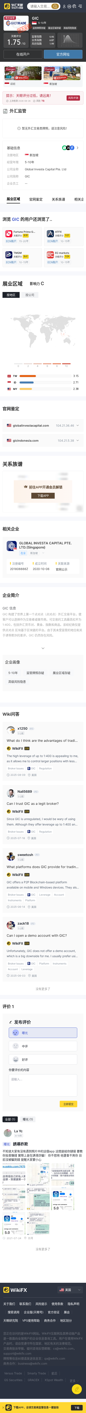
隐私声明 (73, 1304)
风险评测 (73, 98)
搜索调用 (13, 1312)
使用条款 (57, 1304)
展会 (67, 1312)
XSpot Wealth (54, 1380)
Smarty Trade (36, 1373)
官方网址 (63, 54)
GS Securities (13, 1380)
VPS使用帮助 (31, 1320)
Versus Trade (13, 1373)
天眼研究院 (10, 1320)
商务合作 (50, 1320)
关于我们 (9, 1304)
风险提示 (41, 1304)
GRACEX (33, 1380)
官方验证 (53, 1312)
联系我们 (25, 1304)
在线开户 (23, 54)
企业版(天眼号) (33, 1312)
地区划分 (66, 1320)
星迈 (54, 1373)
